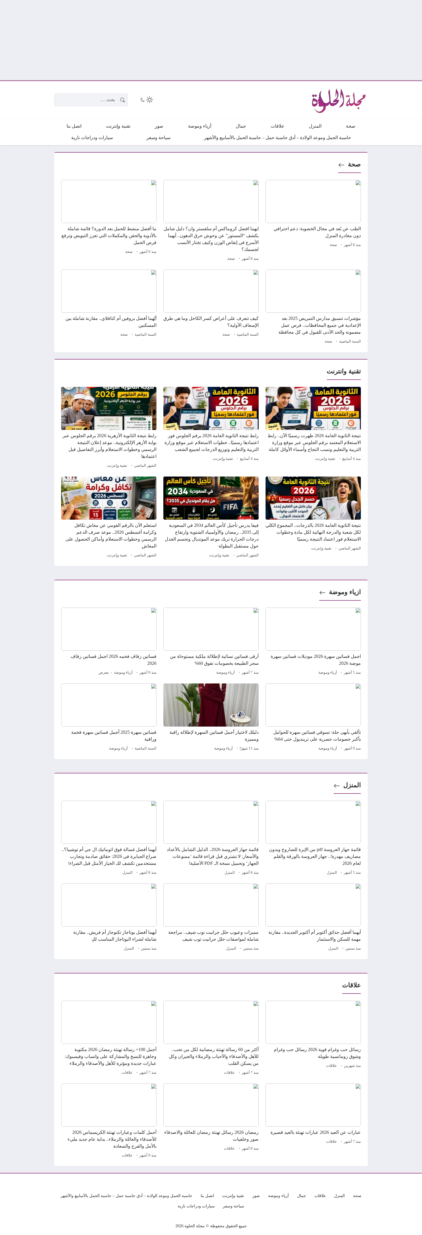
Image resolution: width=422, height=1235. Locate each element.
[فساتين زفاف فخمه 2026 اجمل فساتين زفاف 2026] (108, 642)
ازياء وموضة (345, 592)
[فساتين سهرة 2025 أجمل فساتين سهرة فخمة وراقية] (108, 717)
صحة (354, 164)
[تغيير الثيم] (146, 99)
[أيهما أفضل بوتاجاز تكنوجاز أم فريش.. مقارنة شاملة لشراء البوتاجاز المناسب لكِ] (108, 917)
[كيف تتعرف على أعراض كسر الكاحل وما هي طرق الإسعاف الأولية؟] (211, 307)
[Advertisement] (250, 40)
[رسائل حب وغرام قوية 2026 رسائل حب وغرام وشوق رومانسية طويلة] (313, 1039)
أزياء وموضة (327, 673)
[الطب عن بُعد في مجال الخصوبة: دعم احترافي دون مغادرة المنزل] (313, 221)
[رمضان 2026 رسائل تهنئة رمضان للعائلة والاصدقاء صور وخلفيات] (211, 1121)
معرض (103, 673)
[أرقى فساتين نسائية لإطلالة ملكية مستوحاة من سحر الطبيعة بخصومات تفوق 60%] (211, 642)
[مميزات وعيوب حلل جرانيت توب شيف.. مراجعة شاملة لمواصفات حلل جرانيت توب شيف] (211, 917)
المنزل (352, 785)
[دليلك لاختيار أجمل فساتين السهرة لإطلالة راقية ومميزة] (211, 717)
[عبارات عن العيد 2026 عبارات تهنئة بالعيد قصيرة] (313, 1121)
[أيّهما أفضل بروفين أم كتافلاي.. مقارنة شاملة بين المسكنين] (108, 307)
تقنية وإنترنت (325, 459)
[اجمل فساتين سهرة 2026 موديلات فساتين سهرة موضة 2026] (313, 642)
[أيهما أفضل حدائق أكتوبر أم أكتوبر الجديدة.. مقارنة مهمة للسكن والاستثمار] (313, 917)
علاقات (331, 1066)
